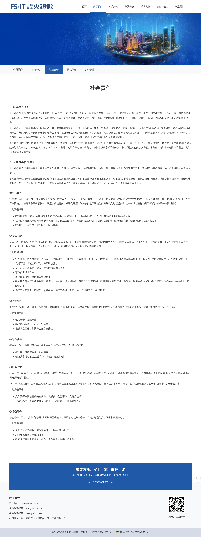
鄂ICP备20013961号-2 (103, 532)
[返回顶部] (196, 478)
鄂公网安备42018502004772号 (134, 532)
